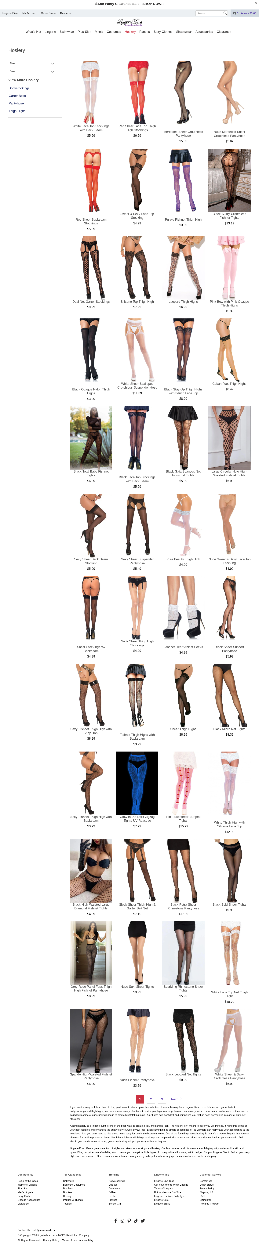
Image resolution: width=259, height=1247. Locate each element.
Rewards (65, 13)
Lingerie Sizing (162, 1203)
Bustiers (67, 1192)
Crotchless (114, 1188)
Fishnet (113, 1199)
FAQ (202, 1196)
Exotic (112, 1196)
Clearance (23, 1203)
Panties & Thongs (73, 1199)
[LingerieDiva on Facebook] (116, 1221)
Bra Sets (68, 1188)
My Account (29, 13)
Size (12, 63)
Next (175, 1099)
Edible (112, 1192)
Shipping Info (207, 1192)
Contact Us (206, 1181)
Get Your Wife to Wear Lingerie (171, 1184)
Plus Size (23, 1188)
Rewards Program (209, 1203)
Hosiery (67, 1196)
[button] (33, 32)
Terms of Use (69, 1240)
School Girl (115, 1203)
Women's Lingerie (27, 1184)
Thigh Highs (17, 111)
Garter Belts (17, 96)
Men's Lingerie (25, 1192)
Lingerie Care (161, 1199)
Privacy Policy (51, 1240)
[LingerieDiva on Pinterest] (129, 1221)
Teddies (67, 1203)
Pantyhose (16, 103)
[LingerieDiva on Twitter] (143, 1221)
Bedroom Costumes (74, 1184)
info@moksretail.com (44, 1230)
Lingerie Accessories (29, 1199)
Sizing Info (205, 1199)
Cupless (113, 1184)
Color (12, 71)
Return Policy (207, 1188)
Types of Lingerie (163, 1188)
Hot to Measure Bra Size (167, 1192)
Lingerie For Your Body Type (169, 1196)
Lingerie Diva (10, 13)
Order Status (48, 13)
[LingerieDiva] (129, 23)
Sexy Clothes (25, 1196)
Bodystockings (19, 88)
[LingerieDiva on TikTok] (136, 1221)
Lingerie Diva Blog (164, 1181)
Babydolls (68, 1181)
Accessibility (86, 1240)
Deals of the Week (28, 1181)
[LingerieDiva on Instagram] (122, 1221)
